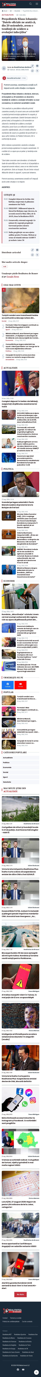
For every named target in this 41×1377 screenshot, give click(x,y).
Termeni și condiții (15, 1318)
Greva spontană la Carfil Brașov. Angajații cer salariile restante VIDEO (19, 1245)
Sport (8, 330)
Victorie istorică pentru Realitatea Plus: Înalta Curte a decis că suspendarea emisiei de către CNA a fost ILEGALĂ (20, 872)
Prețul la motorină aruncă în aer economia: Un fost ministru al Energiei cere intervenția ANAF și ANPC (28, 643)
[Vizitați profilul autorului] (4, 68)
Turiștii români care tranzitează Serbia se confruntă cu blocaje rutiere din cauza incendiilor (20, 318)
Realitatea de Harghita (9, 1345)
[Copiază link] (32, 66)
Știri (11, 11)
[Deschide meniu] (36, 4)
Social (4, 321)
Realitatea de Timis (25, 1345)
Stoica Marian (34, 1031)
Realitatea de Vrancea (9, 1341)
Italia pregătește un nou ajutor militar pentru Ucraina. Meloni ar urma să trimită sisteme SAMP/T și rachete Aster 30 (22, 236)
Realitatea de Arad (28, 1352)
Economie (9, 340)
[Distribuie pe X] (37, 71)
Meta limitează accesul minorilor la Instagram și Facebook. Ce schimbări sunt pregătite (19, 1121)
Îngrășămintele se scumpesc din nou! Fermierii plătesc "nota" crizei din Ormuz (27, 656)
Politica (8, 351)
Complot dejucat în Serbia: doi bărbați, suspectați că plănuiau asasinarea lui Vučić (21, 202)
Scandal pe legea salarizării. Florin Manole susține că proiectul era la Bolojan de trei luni (18, 505)
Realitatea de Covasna (24, 1338)
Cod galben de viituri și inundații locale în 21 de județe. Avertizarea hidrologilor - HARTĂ (20, 830)
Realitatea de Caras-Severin (11, 1352)
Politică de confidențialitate (11, 1321)
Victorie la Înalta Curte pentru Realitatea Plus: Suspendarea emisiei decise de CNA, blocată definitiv (19, 1079)
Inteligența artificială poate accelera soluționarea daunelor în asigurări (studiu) (19, 1037)
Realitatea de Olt (23, 1349)
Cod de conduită (27, 1321)
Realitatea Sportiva (20, 1334)
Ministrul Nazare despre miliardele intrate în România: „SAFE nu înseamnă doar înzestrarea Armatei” (27, 572)
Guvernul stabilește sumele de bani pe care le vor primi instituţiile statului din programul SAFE (27, 630)
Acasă (5, 11)
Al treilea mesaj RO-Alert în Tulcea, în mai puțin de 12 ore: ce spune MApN (19, 996)
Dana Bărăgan (34, 991)
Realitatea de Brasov (24, 67)
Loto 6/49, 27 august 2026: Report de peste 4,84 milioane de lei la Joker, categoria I (19, 1204)
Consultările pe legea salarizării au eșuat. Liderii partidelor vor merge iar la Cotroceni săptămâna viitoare (22, 346)
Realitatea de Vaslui (26, 1356)
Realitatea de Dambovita (10, 1356)
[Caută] (30, 4)
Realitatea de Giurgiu (9, 1349)
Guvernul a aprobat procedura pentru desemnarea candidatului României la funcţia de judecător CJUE (28, 460)
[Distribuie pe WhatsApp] (32, 71)
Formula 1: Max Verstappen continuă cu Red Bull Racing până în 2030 (22, 326)
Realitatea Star (33, 1334)
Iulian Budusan (33, 865)
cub (4, 266)
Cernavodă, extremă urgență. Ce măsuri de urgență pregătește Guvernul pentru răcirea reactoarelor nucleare (22, 224)
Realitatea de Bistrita (25, 1341)
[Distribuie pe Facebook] (37, 66)
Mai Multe (20, 1294)
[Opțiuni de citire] (36, 1372)
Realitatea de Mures (9, 1338)
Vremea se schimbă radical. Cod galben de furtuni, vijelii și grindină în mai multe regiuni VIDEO (20, 1162)
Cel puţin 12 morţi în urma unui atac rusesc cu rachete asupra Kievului (20, 356)
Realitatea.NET (7, 1334)
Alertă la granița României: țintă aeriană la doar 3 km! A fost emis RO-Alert (19, 1286)
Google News (13, 276)
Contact (5, 1318)
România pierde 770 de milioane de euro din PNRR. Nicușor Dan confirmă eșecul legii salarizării (28, 668)
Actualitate (17, 11)
